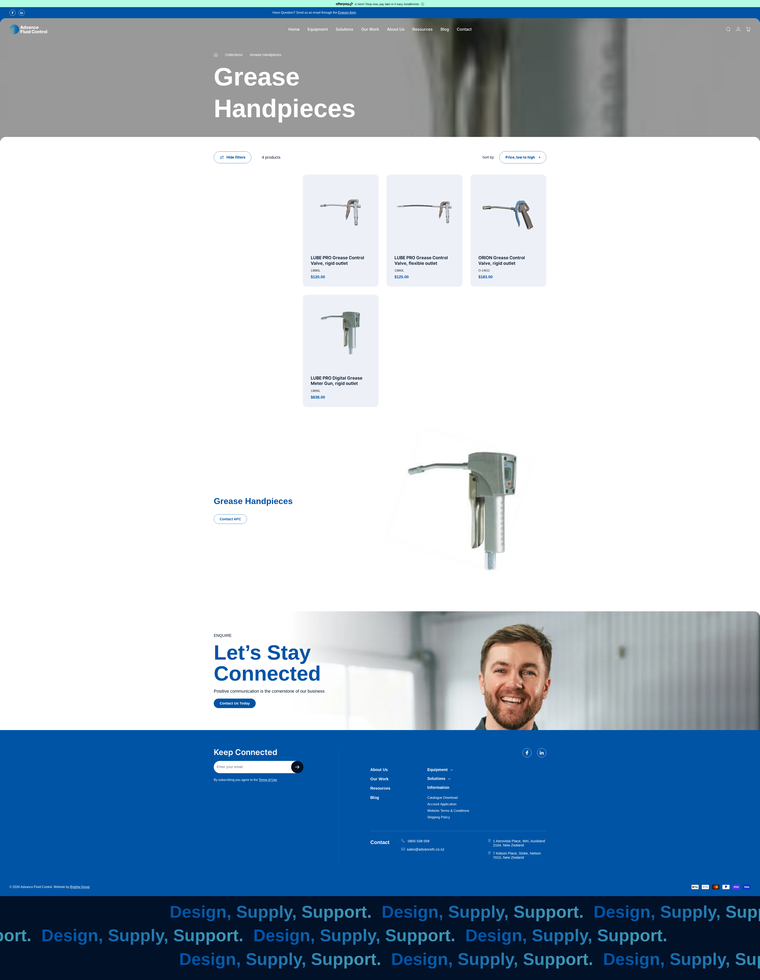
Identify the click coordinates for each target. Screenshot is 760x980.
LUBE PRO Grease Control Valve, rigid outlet (337, 260)
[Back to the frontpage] (216, 55)
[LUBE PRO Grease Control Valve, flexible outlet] (424, 212)
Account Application (441, 804)
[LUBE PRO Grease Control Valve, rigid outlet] (341, 212)
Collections (233, 55)
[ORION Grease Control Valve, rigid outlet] (508, 212)
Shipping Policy (438, 817)
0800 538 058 (418, 841)
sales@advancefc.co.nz (425, 849)
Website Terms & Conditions (448, 811)
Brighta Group (80, 887)
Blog (374, 797)
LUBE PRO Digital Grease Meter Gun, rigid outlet (336, 380)
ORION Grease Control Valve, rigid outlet (501, 260)
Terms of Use (268, 780)
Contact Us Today (235, 703)
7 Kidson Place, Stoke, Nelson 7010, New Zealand (517, 855)
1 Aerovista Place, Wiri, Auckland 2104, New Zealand (519, 843)
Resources (380, 788)
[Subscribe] (297, 767)
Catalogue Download (442, 798)
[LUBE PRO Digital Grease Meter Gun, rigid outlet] (341, 332)
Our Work (379, 779)
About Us (379, 769)
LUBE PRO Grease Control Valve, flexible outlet (421, 260)
